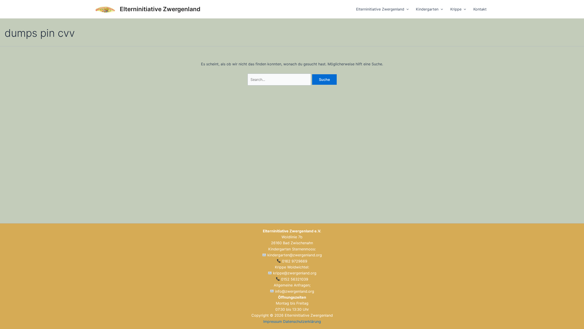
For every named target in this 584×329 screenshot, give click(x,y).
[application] (406, 9)
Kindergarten (427, 9)
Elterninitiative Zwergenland (160, 9)
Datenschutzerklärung (302, 321)
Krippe (455, 9)
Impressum (272, 321)
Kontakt (480, 9)
